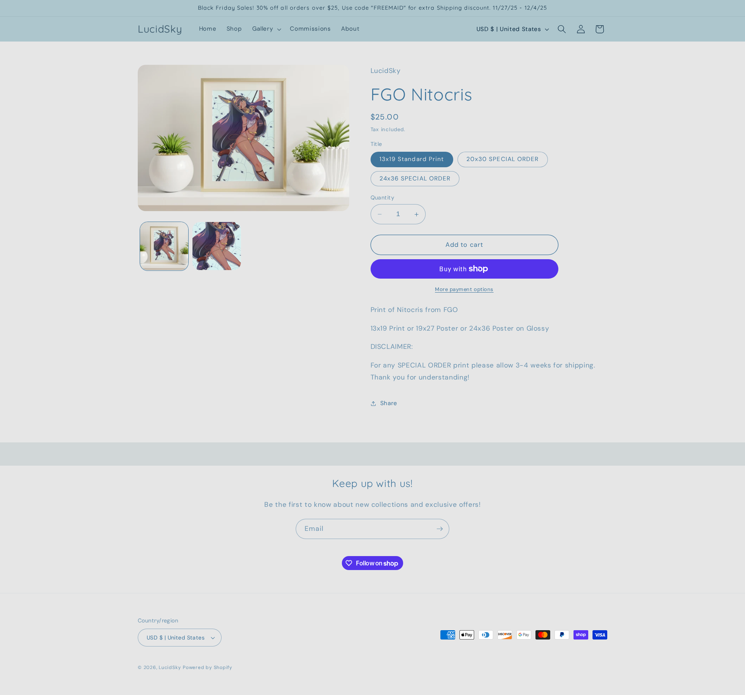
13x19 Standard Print (411, 159)
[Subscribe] (439, 529)
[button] (266, 29)
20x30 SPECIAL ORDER (502, 159)
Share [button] (388, 403)
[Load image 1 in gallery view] (164, 246)
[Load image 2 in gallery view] (216, 246)
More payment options (464, 289)
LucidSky (170, 667)
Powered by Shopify (207, 667)
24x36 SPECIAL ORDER (415, 178)
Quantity (383, 197)
